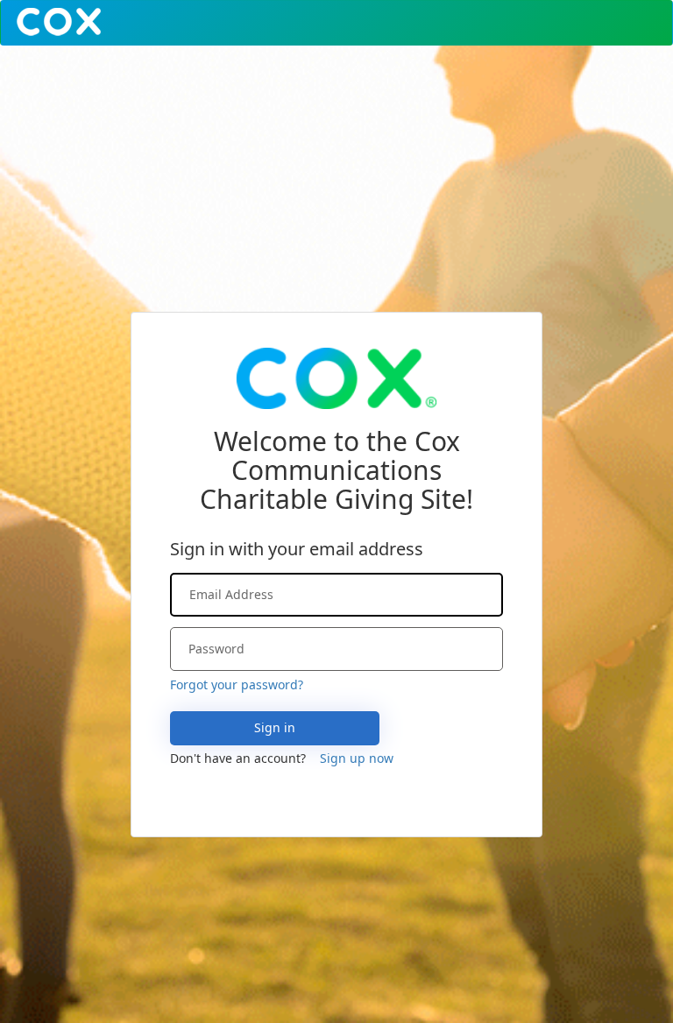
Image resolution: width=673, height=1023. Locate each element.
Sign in (274, 727)
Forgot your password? (236, 684)
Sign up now (356, 758)
